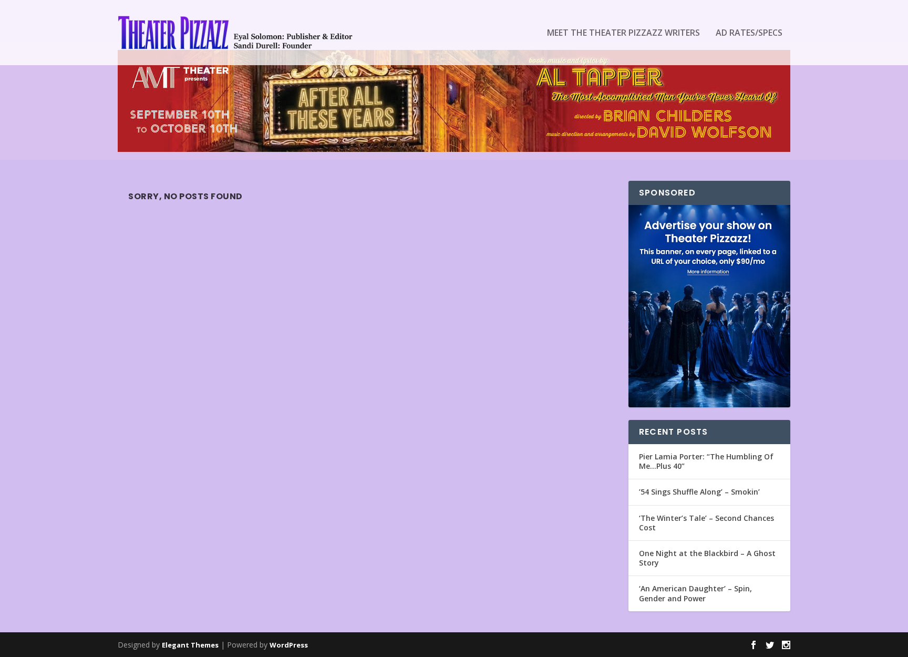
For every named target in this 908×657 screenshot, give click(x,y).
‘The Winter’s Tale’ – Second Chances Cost (706, 522)
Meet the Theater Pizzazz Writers (623, 33)
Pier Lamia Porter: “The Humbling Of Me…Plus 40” (706, 461)
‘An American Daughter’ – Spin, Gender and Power (695, 593)
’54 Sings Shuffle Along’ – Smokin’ (699, 492)
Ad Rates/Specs (749, 33)
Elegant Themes (190, 645)
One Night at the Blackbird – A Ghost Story (707, 558)
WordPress (289, 645)
